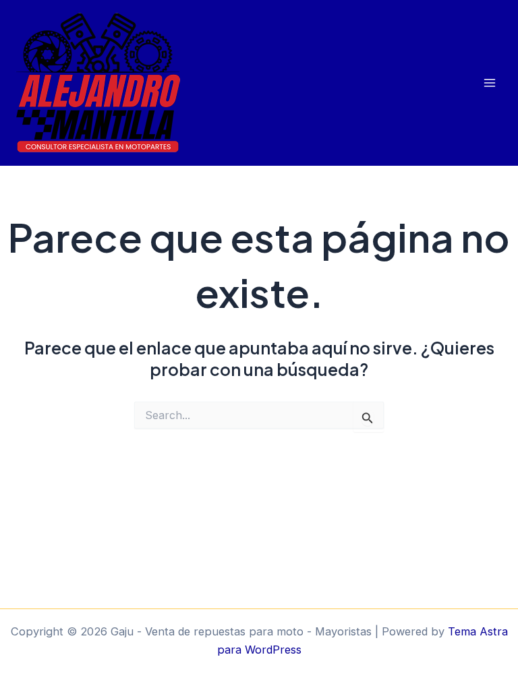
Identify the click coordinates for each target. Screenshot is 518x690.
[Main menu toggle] (489, 83)
